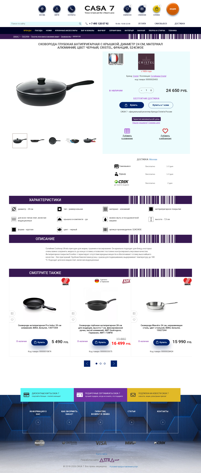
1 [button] (96, 363)
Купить (133, 105)
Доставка (180, 23)
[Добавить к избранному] (12, 320)
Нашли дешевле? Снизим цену (146, 123)
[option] (19, 140)
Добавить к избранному (165, 137)
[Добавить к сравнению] (12, 313)
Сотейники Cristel (158, 76)
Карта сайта (101, 454)
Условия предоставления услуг (124, 467)
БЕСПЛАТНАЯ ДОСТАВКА (146, 98)
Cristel (135, 76)
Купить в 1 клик (161, 105)
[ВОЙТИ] (57, 9)
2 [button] (100, 363)
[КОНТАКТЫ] (71, 9)
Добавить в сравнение (127, 137)
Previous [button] (87, 363)
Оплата (142, 23)
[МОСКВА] (42, 9)
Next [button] (114, 363)
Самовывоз (161, 23)
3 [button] (105, 363)
